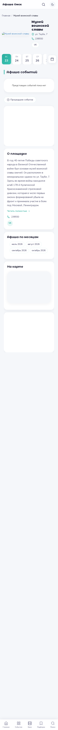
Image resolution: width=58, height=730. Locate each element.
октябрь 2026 (39, 250)
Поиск (52, 727)
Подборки (41, 727)
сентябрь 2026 (19, 250)
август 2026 (34, 244)
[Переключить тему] (52, 4)
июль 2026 (17, 244)
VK (35, 44)
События (18, 727)
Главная (6, 15)
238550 (15, 216)
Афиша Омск (12, 4)
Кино (30, 727)
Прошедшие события (21, 99)
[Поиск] (43, 4)
